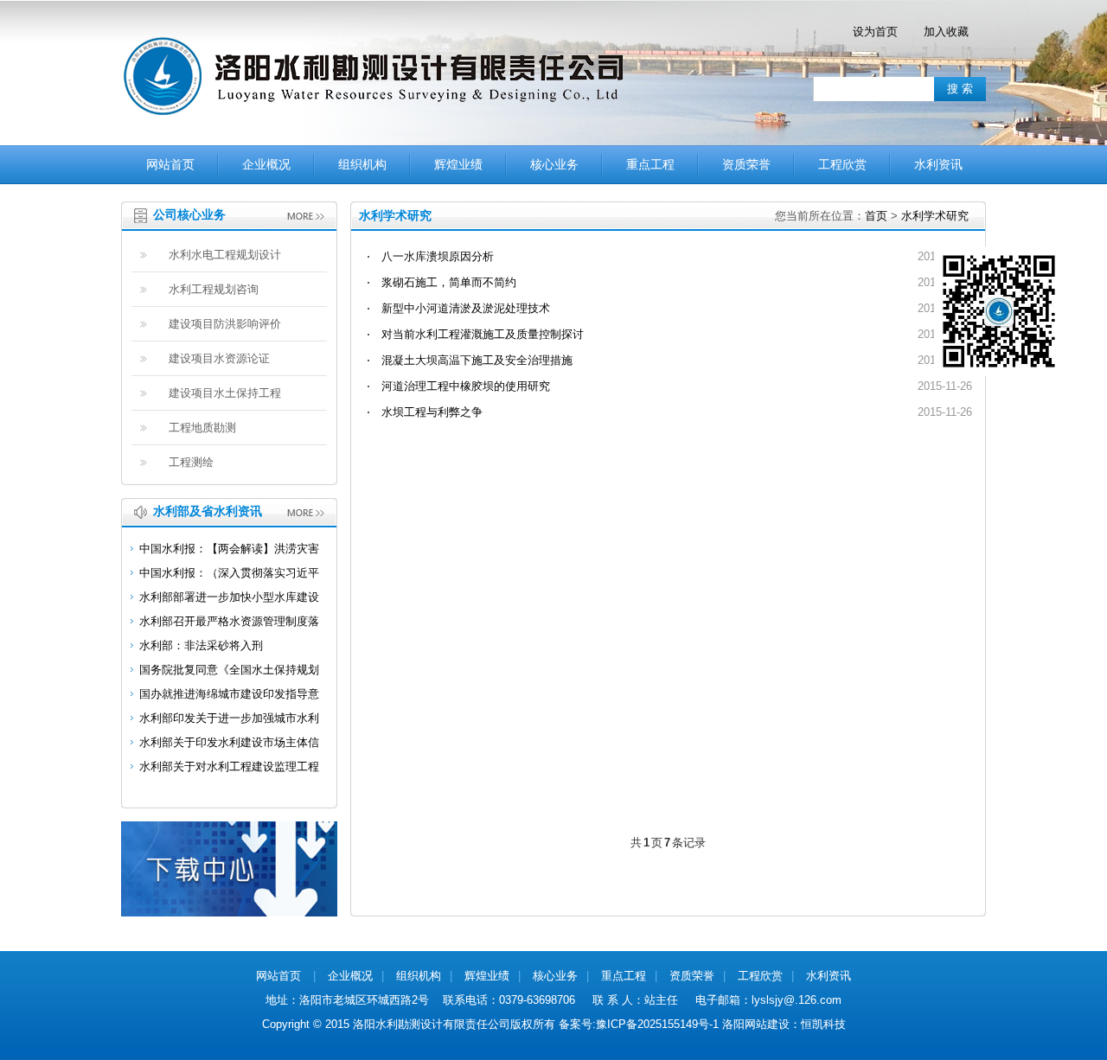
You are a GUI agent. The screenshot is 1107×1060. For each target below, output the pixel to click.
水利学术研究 (935, 215)
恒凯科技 (823, 1024)
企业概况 (266, 164)
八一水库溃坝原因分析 (437, 256)
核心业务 (554, 164)
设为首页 (875, 31)
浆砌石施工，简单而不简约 (448, 282)
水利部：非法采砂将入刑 (201, 645)
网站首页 (170, 164)
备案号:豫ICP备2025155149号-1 (639, 1024)
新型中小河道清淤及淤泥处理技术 (465, 308)
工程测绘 (191, 462)
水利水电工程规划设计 (225, 254)
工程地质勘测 (202, 427)
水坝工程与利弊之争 (432, 411)
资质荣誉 (746, 164)
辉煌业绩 (458, 164)
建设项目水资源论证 (219, 358)
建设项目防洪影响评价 (225, 323)
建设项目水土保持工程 (225, 392)
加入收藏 (946, 31)
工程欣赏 (842, 164)
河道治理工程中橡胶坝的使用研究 (465, 386)
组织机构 (362, 164)
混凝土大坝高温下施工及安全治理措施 (477, 360)
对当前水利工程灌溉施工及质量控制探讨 (482, 334)
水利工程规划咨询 (214, 289)
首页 (876, 215)
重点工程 (650, 164)
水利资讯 (938, 164)
